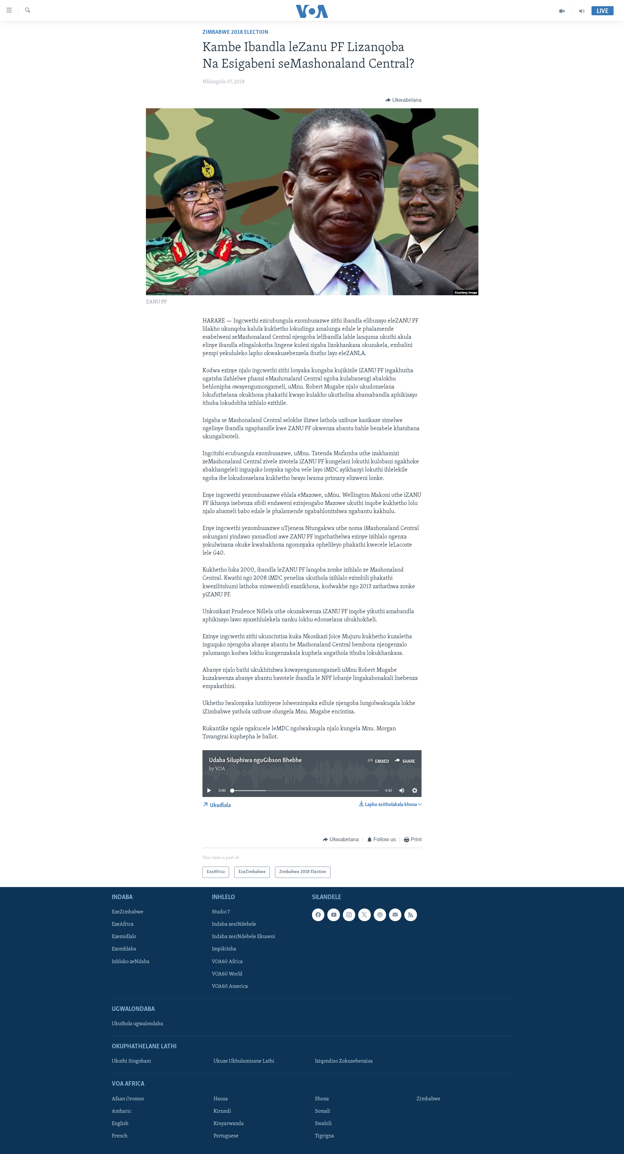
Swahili (323, 1123)
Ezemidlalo (124, 936)
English (120, 1123)
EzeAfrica (123, 924)
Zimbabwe (428, 1099)
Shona (322, 1099)
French (119, 1136)
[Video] (562, 11)
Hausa (221, 1099)
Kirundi (222, 1111)
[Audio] (582, 11)
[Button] (403, 100)
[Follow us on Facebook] (318, 915)
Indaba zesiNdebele (234, 924)
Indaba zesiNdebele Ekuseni (243, 936)
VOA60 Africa (227, 961)
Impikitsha (224, 949)
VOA (220, 769)
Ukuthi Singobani (131, 1061)
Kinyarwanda (229, 1123)
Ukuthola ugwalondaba (137, 1024)
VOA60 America (230, 986)
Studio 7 (221, 912)
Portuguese (226, 1136)
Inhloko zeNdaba (131, 961)
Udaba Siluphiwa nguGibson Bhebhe (255, 760)
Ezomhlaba (124, 949)
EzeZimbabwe (127, 912)
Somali (322, 1111)
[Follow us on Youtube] (333, 915)
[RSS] (410, 915)
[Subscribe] (395, 915)
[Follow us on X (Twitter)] (364, 915)
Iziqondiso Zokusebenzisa (344, 1061)
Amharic (121, 1111)
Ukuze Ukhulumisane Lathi (244, 1061)
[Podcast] (380, 915)
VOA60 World (227, 973)
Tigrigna (324, 1136)
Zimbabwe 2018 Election (235, 32)
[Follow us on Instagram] (349, 915)
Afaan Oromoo (128, 1099)
